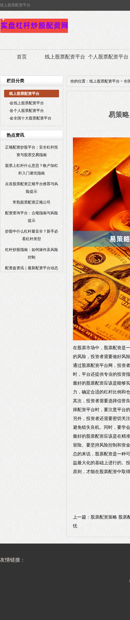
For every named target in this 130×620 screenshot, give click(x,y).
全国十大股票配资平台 (32, 118)
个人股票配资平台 (108, 56)
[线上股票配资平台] (34, 32)
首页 (22, 56)
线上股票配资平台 (65, 56)
